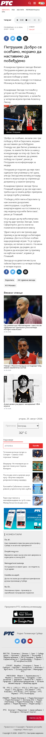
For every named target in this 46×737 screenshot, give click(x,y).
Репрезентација (33, 10)
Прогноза (11, 425)
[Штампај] (25, 38)
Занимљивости (32, 676)
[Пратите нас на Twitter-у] (17, 641)
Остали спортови (23, 669)
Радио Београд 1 (18, 698)
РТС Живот (30, 690)
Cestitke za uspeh (11, 575)
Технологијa (19, 677)
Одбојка (6, 667)
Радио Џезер (35, 703)
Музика (8, 677)
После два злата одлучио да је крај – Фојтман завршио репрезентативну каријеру (16, 477)
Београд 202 (28, 700)
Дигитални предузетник (24, 681)
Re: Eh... (7, 587)
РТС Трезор (30, 691)
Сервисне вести (10, 659)
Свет (33, 653)
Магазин (11, 676)
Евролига (6, 10)
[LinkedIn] (19, 38)
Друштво (25, 655)
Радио (6, 698)
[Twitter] (12, 38)
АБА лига (20, 10)
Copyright (20, 727)
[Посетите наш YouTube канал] (30, 641)
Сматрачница (26, 659)
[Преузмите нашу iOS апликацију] (23, 614)
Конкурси (14, 712)
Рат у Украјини (27, 657)
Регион (25, 653)
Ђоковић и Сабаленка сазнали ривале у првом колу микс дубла (17, 487)
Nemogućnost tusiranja (14, 563)
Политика (15, 653)
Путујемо (31, 677)
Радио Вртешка (20, 703)
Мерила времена (11, 657)
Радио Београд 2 (35, 698)
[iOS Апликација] (23, 518)
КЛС (3, 12)
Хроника (15, 655)
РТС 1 (9, 688)
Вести (6, 653)
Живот (20, 676)
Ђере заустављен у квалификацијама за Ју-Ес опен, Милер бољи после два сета (17, 500)
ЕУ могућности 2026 (23, 661)
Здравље (18, 679)
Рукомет (16, 667)
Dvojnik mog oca (11, 551)
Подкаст (38, 659)
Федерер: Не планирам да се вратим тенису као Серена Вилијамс (15, 466)
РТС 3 (24, 688)
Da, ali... (7, 539)
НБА (13, 10)
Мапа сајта (35, 718)
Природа (7, 681)
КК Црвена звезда (26, 280)
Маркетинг (22, 710)
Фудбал (17, 665)
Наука (38, 679)
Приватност (9, 727)
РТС (5, 710)
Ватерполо (27, 667)
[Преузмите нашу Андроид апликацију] (23, 621)
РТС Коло (18, 691)
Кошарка (27, 665)
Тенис (36, 665)
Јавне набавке (35, 710)
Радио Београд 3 (12, 700)
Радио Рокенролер (25, 702)
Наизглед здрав (30, 683)
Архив (23, 705)
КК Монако (10, 285)
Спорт (9, 665)
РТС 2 (17, 688)
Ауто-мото (8, 669)
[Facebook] (6, 38)
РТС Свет (34, 688)
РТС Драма (18, 690)
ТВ (4, 688)
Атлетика (38, 667)
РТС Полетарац (27, 693)
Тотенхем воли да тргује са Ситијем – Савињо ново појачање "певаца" (14, 454)
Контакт (12, 710)
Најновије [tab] (8, 439)
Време (39, 657)
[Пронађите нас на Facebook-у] (23, 641)
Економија (36, 655)
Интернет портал (28, 712)
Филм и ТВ (28, 679)
